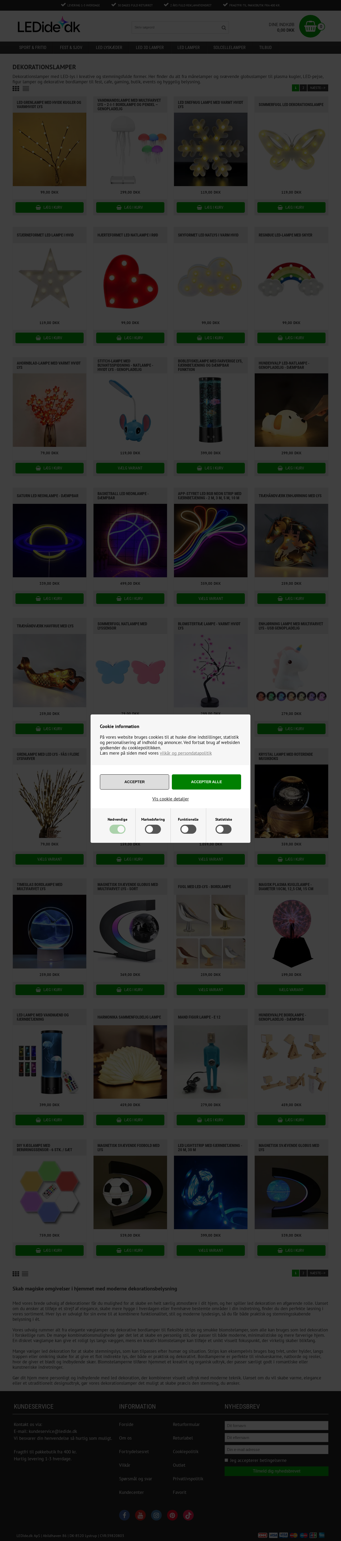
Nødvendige (117, 819)
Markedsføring (153, 819)
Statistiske (223, 819)
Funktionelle (188, 819)
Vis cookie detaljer (170, 799)
